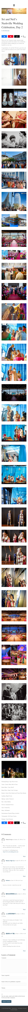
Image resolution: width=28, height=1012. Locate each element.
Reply (24, 856)
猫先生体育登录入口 (11, 894)
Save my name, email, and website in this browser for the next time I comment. (13, 996)
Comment (4, 958)
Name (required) (5, 975)
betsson (8, 880)
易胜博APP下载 (10, 933)
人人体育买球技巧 (11, 914)
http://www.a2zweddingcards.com (10, 852)
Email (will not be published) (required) (11, 981)
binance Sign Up (10, 860)
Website (3, 988)
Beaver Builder (14, 1009)
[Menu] (14, 5)
